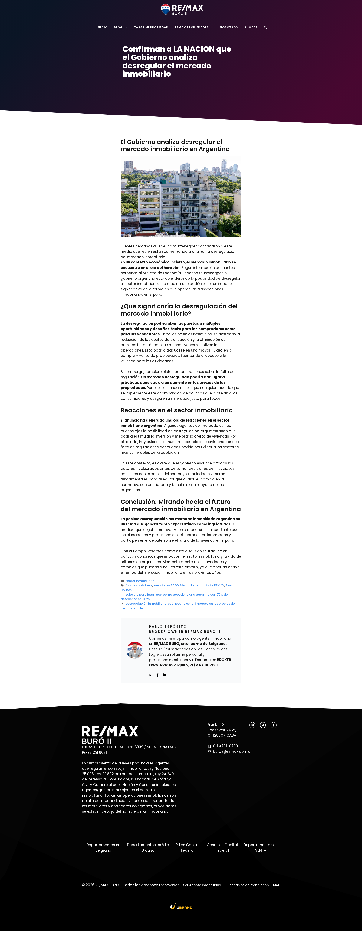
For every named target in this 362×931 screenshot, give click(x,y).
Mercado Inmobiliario (196, 585)
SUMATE (251, 27)
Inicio (102, 27)
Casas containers (139, 585)
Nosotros (229, 27)
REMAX (219, 585)
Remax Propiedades (192, 27)
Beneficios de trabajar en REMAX (254, 885)
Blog (118, 27)
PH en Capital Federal (187, 847)
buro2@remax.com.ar (232, 751)
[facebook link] (273, 725)
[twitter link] (263, 725)
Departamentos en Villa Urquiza (148, 847)
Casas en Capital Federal (222, 847)
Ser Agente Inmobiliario (202, 885)
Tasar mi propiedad (151, 27)
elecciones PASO (166, 585)
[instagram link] (252, 725)
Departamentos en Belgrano (103, 847)
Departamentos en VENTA (261, 847)
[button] (265, 27)
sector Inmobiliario (140, 581)
